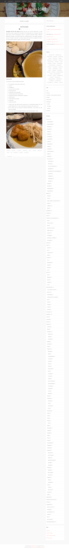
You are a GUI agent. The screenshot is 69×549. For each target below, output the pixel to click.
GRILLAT (47, 242)
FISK (47, 215)
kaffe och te (49, 230)
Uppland (48, 183)
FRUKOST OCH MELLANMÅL (51, 218)
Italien (48, 420)
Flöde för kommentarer (50, 535)
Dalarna (48, 131)
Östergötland (49, 121)
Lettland (48, 430)
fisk (61, 61)
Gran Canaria (50, 455)
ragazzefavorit (57, 73)
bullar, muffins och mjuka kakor (53, 200)
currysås (13, 150)
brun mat (8, 150)
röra (54, 75)
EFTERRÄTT (48, 210)
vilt (47, 284)
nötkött (48, 282)
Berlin (49, 479)
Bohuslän (49, 129)
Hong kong (49, 410)
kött (50, 68)
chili (50, 58)
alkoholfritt (49, 262)
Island (48, 418)
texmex (48, 309)
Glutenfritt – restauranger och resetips (53, 95)
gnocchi (48, 292)
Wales (48, 494)
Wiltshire (49, 393)
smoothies (49, 240)
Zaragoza (50, 465)
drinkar (48, 267)
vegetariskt (26, 152)
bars (48, 220)
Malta (48, 435)
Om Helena (49, 106)
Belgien (48, 341)
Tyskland (48, 477)
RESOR (29, 1)
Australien (49, 331)
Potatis (48, 304)
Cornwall (49, 358)
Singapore (49, 445)
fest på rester (50, 61)
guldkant (59, 65)
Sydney (49, 336)
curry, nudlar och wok (51, 289)
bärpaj (48, 195)
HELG (47, 245)
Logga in (48, 530)
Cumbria (49, 361)
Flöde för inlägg (49, 533)
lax (60, 68)
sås (11, 152)
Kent (49, 371)
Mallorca (49, 457)
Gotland (48, 141)
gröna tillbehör (50, 511)
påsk (51, 73)
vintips (61, 82)
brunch (55, 56)
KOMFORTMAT (49, 287)
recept (8, 152)
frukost (49, 63)
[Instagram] (61, 1)
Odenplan (50, 176)
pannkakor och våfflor (51, 237)
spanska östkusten (51, 460)
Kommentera (9, 156)
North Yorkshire (51, 381)
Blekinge (49, 126)
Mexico (48, 437)
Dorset (49, 366)
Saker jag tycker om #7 (53, 41)
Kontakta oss (17, 1)
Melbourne (50, 334)
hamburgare (49, 294)
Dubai (48, 346)
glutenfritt (19, 150)
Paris (49, 408)
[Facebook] (60, 1)
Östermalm (50, 161)
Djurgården (50, 168)
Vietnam (56, 82)
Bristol (49, 353)
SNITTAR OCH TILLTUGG (50, 499)
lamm (48, 279)
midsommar (49, 252)
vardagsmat (16, 152)
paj (47, 299)
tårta (48, 208)
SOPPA (47, 502)
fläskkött (49, 277)
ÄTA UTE (47, 119)
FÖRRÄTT (48, 213)
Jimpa (47, 39)
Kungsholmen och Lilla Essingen (54, 171)
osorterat (48, 319)
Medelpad (49, 148)
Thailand (48, 467)
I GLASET (48, 257)
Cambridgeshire (51, 356)
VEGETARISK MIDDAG (50, 521)
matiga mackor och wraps (52, 297)
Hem (5, 1)
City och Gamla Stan (52, 166)
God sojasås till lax (53, 39)
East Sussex (50, 368)
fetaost (56, 61)
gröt (48, 225)
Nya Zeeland (49, 442)
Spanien (48, 450)
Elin (47, 29)
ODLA (47, 316)
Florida (49, 487)
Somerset (50, 388)
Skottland (49, 447)
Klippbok (35, 1)
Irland (48, 415)
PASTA (47, 321)
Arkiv (40, 1)
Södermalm (50, 178)
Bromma (49, 163)
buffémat (61, 56)
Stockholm (57, 77)
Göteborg (49, 136)
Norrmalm (50, 173)
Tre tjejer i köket (34, 9)
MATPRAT (48, 314)
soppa (51, 77)
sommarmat (59, 75)
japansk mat (25, 150)
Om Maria (48, 108)
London (54, 70)
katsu (30, 150)
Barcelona (50, 452)
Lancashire (50, 373)
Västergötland (50, 188)
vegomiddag (50, 82)
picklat (48, 514)
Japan (48, 425)
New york (50, 489)
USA (48, 484)
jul (47, 250)
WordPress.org (49, 537)
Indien (48, 413)
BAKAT (47, 193)
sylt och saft (49, 519)
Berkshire (50, 351)
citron (59, 58)
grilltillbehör (52, 65)
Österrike (49, 326)
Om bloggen (10, 1)
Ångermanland (50, 124)
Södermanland (50, 151)
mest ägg (49, 235)
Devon (49, 363)
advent (48, 247)
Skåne (48, 153)
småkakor (49, 205)
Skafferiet (24, 1)
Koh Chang (50, 472)
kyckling (34, 150)
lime (49, 70)
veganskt (21, 152)
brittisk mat (49, 56)
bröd (48, 198)
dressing (48, 509)
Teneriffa (49, 462)
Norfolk (49, 378)
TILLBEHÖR (48, 504)
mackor (48, 232)
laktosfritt (40, 150)
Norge (48, 440)
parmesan (60, 70)
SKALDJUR (48, 497)
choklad (55, 58)
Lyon (49, 403)
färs (54, 63)
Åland (48, 329)
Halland (48, 146)
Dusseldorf (50, 482)
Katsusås (24, 27)
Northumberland (51, 383)
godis (48, 203)
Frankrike (49, 398)
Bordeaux (50, 400)
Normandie (50, 405)
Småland (49, 156)
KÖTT (47, 272)
